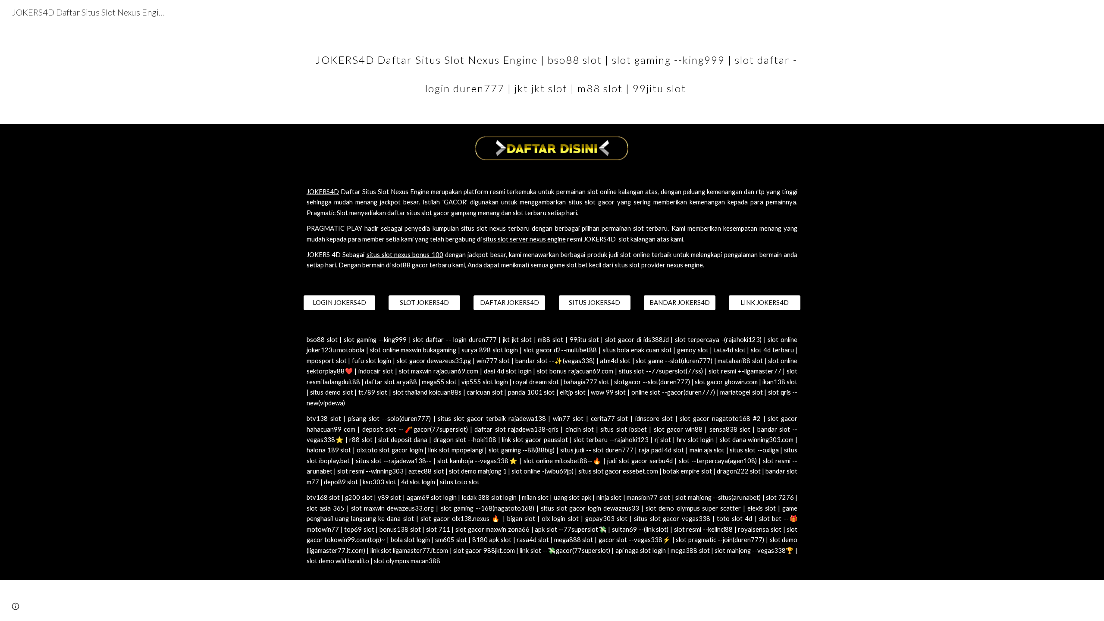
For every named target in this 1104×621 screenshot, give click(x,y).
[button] (15, 606)
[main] (552, 68)
